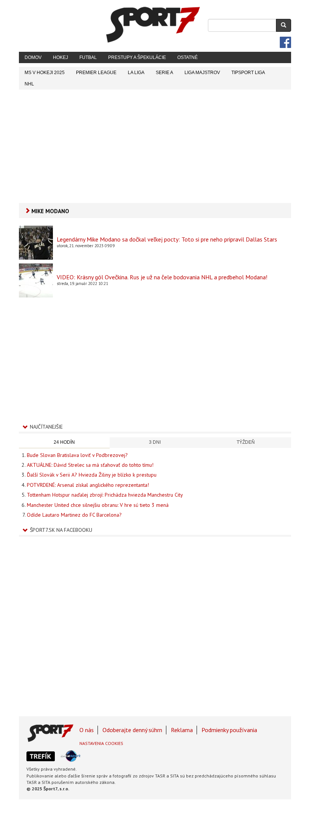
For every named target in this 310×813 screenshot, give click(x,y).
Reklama (182, 730)
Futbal (88, 57)
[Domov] (153, 24)
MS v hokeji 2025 (45, 72)
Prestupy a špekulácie (137, 57)
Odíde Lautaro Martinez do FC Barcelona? (74, 514)
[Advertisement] (155, 146)
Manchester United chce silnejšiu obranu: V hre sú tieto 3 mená (98, 505)
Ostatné (187, 57)
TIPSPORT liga (248, 72)
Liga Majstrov (202, 72)
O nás (86, 730)
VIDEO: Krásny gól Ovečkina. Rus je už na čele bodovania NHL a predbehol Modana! (162, 277)
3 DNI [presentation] (155, 442)
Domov (33, 57)
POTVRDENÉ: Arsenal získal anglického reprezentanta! (88, 485)
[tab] (64, 442)
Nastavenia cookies (101, 743)
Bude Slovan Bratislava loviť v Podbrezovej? (77, 455)
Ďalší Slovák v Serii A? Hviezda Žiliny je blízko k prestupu (92, 474)
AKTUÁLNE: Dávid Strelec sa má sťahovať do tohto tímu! (90, 464)
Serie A (164, 72)
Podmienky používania (229, 730)
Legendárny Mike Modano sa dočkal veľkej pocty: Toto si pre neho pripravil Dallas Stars (167, 239)
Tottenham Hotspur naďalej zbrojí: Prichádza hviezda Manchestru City (105, 494)
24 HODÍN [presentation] (64, 442)
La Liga (136, 72)
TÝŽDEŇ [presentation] (246, 442)
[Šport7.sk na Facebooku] (285, 42)
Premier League (96, 72)
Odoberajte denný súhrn (132, 730)
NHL (29, 84)
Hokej (60, 57)
